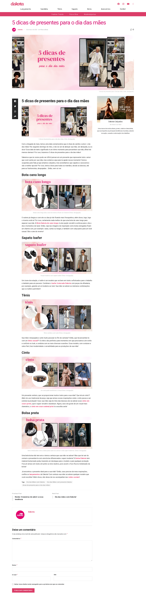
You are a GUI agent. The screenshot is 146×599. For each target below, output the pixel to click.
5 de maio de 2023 (31, 29)
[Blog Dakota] (18, 3)
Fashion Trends (57, 14)
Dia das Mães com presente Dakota (59, 482)
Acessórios (105, 9)
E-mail (15, 575)
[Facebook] (118, 4)
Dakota (20, 29)
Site (55, 574)
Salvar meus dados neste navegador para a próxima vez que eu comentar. (39, 584)
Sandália (44, 9)
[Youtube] (128, 4)
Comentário (16, 538)
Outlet (123, 9)
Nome (15, 565)
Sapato (75, 9)
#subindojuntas (90, 14)
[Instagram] (123, 4)
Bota (89, 9)
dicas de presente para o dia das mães (36, 485)
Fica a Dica (73, 14)
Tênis (59, 9)
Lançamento (25, 9)
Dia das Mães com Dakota (36, 482)
